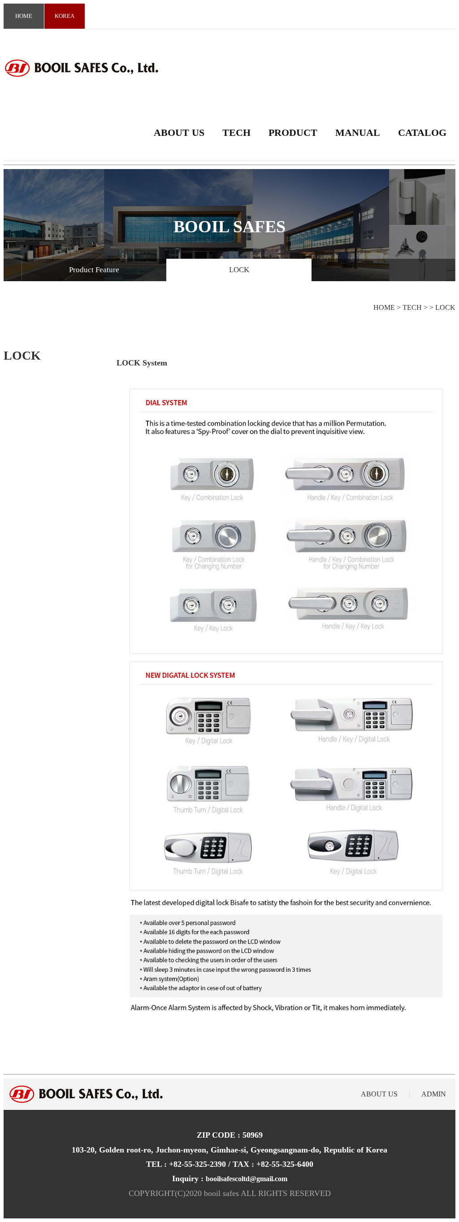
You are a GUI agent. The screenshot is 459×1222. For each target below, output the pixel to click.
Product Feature (94, 269)
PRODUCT (292, 132)
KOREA (64, 16)
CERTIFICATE (94, 292)
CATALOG (422, 132)
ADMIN (433, 1094)
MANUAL (357, 132)
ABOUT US (179, 132)
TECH (236, 132)
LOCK (239, 269)
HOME (23, 16)
